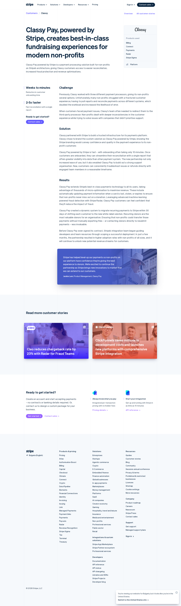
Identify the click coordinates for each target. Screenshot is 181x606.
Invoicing (63, 500)
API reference (132, 410)
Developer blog (99, 582)
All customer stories (146, 13)
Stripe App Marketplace (102, 544)
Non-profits (97, 521)
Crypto (62, 483)
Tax (60, 535)
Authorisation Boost (67, 462)
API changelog (98, 571)
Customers (32, 13)
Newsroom (130, 509)
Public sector (98, 528)
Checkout (63, 472)
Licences (129, 482)
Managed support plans (136, 530)
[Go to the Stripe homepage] (29, 451)
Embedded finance (100, 472)
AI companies (98, 500)
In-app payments (99, 483)
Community (131, 465)
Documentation (99, 561)
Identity (62, 497)
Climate (62, 476)
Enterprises (97, 455)
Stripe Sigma (64, 531)
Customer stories (133, 458)
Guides (129, 455)
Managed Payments (67, 510)
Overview (128, 13)
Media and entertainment (103, 517)
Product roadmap (133, 502)
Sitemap (129, 486)
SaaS (94, 497)
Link (61, 507)
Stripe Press (131, 513)
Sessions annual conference (138, 469)
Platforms (96, 493)
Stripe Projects (98, 578)
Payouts (62, 521)
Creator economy (99, 503)
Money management (101, 490)
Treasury (63, 542)
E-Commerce (98, 469)
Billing (61, 465)
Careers (129, 506)
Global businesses (100, 479)
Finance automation (100, 476)
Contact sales (145, 4)
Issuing (62, 503)
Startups (96, 458)
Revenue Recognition (68, 528)
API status (96, 568)
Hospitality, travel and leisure (104, 510)
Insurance (96, 514)
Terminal (63, 538)
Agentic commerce (100, 462)
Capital (62, 469)
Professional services (101, 524)
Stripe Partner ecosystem (103, 547)
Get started (33, 416)
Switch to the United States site (132, 600)
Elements (63, 490)
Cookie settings (132, 489)
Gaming (95, 507)
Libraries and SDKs (100, 575)
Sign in (130, 4)
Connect (62, 479)
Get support (131, 526)
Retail (94, 531)
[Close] (176, 593)
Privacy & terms (132, 472)
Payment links (65, 514)
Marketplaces (98, 486)
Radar (61, 524)
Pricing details (99, 410)
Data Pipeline (64, 486)
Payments (63, 517)
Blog (128, 462)
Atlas (61, 458)
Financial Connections (68, 493)
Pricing (95, 4)
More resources (132, 493)
